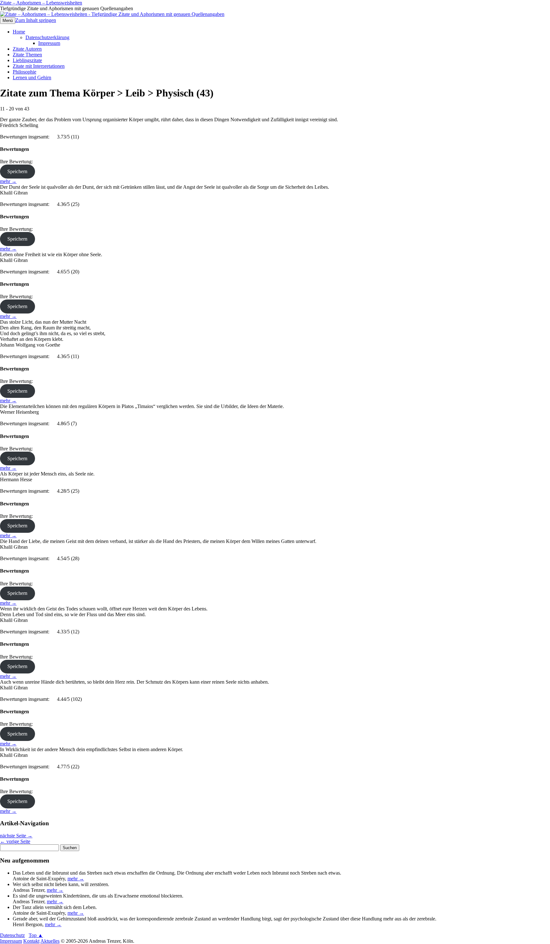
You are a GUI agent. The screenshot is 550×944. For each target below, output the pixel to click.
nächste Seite (16, 835)
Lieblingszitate (27, 60)
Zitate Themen (27, 54)
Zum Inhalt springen (35, 20)
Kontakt (31, 941)
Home (19, 31)
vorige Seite (15, 841)
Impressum (49, 43)
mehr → (8, 181)
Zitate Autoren (27, 49)
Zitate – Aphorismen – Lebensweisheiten (41, 2)
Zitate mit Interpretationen (39, 66)
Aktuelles (50, 941)
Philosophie (24, 71)
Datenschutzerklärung (47, 37)
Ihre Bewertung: (17, 161)
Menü (8, 20)
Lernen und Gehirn (32, 77)
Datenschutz (12, 935)
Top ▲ (36, 935)
